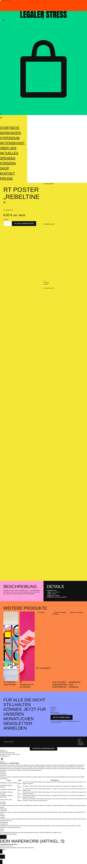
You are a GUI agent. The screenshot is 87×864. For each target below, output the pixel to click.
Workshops (10, 133)
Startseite (9, 128)
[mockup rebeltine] (64, 203)
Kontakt (7, 173)
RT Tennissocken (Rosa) (26, 684)
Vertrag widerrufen (43, 748)
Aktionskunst (12, 143)
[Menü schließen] (1, 118)
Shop (4, 168)
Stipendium (10, 138)
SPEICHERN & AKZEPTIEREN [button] (8, 834)
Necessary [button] (3, 772)
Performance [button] (3, 809)
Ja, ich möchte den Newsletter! (59, 714)
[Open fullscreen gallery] (44, 280)
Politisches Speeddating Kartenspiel (59, 684)
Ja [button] (9, 756)
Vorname (53, 707)
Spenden (7, 158)
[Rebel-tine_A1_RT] (64, 251)
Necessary (3, 773)
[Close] (3, 837)
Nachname (54, 709)
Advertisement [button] (4, 822)
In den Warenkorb (24, 223)
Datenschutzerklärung (72, 721)
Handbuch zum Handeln (74, 684)
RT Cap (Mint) (43, 668)
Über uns (8, 148)
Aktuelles (9, 153)
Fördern (8, 163)
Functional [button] (3, 802)
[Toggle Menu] (43, 19)
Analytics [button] (2, 815)
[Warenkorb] (43, 70)
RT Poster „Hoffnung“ (10, 683)
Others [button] (2, 829)
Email (52, 710)
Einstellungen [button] (4, 756)
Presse (6, 178)
